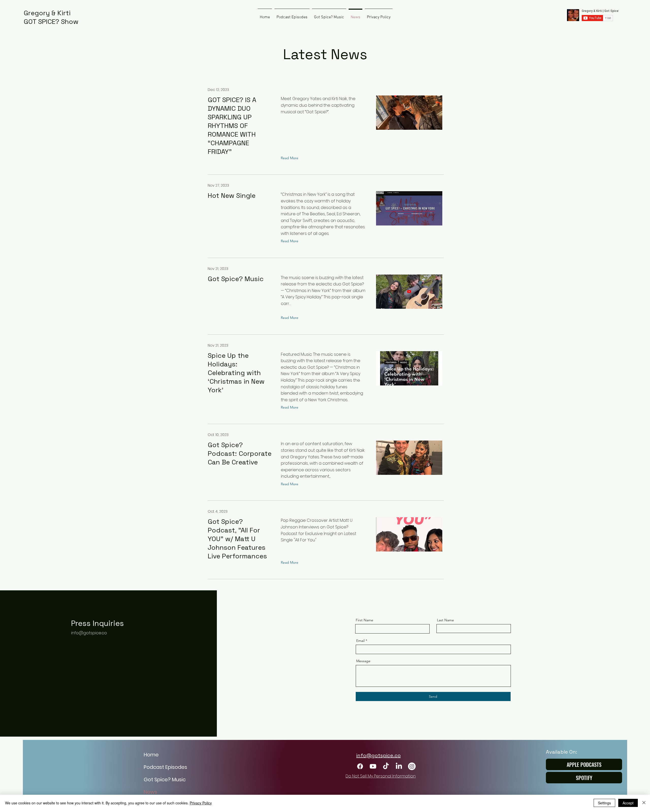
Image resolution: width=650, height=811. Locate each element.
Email (360, 640)
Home (151, 754)
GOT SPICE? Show (51, 21)
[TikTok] (386, 766)
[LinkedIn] (399, 766)
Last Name (445, 620)
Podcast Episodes (165, 767)
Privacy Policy (201, 802)
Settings (604, 802)
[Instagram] (412, 766)
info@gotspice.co (89, 633)
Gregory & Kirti (47, 13)
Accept (628, 802)
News (150, 792)
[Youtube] (373, 766)
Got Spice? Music (165, 779)
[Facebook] (360, 766)
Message (363, 661)
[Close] (644, 803)
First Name (364, 620)
